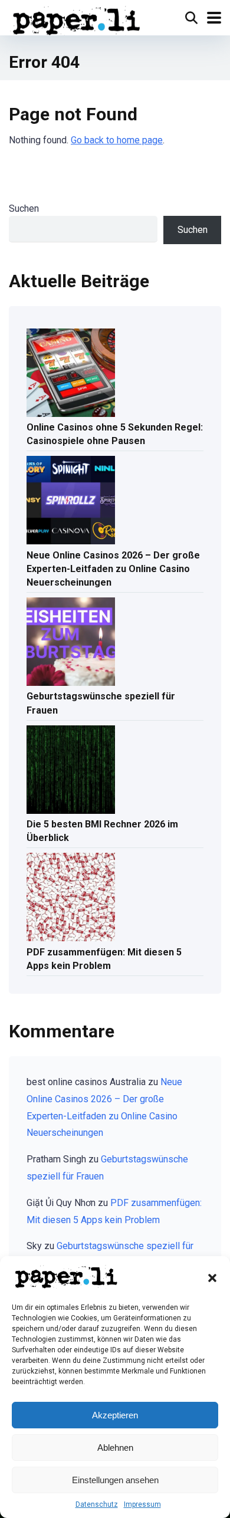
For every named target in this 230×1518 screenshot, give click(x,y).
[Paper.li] (76, 19)
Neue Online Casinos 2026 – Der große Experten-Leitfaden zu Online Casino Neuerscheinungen (113, 569)
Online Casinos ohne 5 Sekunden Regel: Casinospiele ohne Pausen (115, 434)
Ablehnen (115, 1448)
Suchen (24, 208)
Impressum (142, 1504)
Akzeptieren (115, 1415)
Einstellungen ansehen (115, 1480)
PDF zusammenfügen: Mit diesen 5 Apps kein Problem (104, 959)
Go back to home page (117, 140)
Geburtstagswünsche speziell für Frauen (101, 703)
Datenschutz (96, 1504)
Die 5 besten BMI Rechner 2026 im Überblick (102, 831)
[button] (212, 1278)
